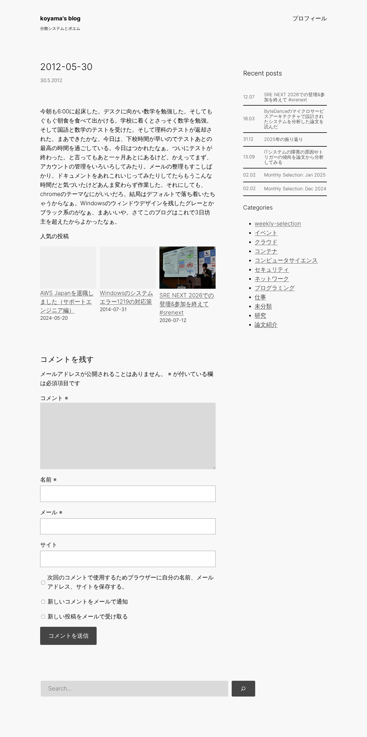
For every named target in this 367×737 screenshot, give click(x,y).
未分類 (263, 306)
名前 (48, 479)
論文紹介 (266, 324)
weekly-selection (278, 223)
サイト (48, 544)
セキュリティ (272, 269)
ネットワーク (272, 278)
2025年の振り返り (283, 139)
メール (51, 512)
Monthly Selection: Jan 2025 (295, 174)
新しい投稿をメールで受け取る (88, 616)
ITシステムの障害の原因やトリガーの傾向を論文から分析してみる (294, 157)
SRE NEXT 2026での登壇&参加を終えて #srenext (186, 304)
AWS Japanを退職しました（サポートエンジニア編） (67, 302)
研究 (260, 315)
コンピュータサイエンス (286, 260)
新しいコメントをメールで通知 (88, 601)
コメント (54, 398)
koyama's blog (60, 18)
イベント (266, 232)
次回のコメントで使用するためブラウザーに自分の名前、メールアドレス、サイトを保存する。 (130, 582)
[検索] (243, 689)
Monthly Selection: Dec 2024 (295, 188)
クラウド (266, 241)
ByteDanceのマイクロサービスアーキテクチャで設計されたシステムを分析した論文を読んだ (294, 118)
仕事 (260, 297)
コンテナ (266, 251)
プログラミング (275, 287)
